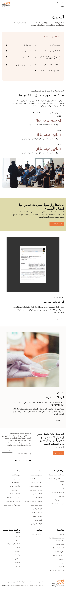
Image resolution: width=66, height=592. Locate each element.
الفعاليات (39, 530)
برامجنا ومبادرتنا (16, 540)
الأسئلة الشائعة (38, 520)
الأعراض (62, 489)
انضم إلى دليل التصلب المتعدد (57, 570)
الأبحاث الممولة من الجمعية (52, 51)
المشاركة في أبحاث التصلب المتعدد (50, 71)
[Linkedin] (16, 460)
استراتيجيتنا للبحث (55, 45)
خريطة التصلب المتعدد (36, 512)
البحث (18, 471)
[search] (63, 2)
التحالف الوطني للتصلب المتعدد (12, 544)
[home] (6, 5)
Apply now (58, 421)
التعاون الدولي (27, 45)
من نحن (18, 536)
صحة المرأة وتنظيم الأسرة (36, 482)
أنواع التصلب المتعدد (59, 485)
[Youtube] (20, 460)
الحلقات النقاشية (60, 544)
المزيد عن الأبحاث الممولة (56, 113)
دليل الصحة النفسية (37, 494)
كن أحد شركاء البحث (25, 51)
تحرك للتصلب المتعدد (58, 555)
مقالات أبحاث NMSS (15, 494)
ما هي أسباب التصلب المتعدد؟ (56, 475)
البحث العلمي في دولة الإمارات (23, 65)
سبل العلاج (61, 496)
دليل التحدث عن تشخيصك (35, 524)
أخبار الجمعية (17, 551)
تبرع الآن (60, 453)
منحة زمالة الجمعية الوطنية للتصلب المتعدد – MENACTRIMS (50, 58)
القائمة (62, 6)
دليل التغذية (39, 497)
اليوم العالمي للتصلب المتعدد (57, 548)
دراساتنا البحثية (27, 57)
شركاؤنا (18, 547)
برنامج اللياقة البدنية (37, 516)
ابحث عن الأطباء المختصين (35, 486)
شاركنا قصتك (60, 563)
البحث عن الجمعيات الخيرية (36, 479)
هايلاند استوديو (6, 585)
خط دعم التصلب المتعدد (36, 475)
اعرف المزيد (59, 319)
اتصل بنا (43, 224)
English (58, 2)
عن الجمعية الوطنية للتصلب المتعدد (11, 531)
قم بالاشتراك (7, 450)
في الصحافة (17, 555)
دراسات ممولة (16, 479)
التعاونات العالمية (16, 482)
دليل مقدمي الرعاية (37, 509)
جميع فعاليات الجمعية (37, 534)
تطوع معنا (61, 559)
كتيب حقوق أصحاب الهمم (36, 490)
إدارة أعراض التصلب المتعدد (57, 504)
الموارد (40, 471)
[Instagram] (26, 460)
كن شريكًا (61, 567)
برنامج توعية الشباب (59, 552)
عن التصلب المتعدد (58, 471)
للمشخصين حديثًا (59, 500)
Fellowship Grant (16, 490)
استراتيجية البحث (16, 475)
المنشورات (17, 562)
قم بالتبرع (61, 534)
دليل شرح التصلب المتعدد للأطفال (33, 501)
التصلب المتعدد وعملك (36, 505)
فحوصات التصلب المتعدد (58, 492)
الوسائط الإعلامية (16, 559)
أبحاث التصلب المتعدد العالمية (51, 65)
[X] (23, 460)
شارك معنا (60, 530)
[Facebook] (30, 460)
